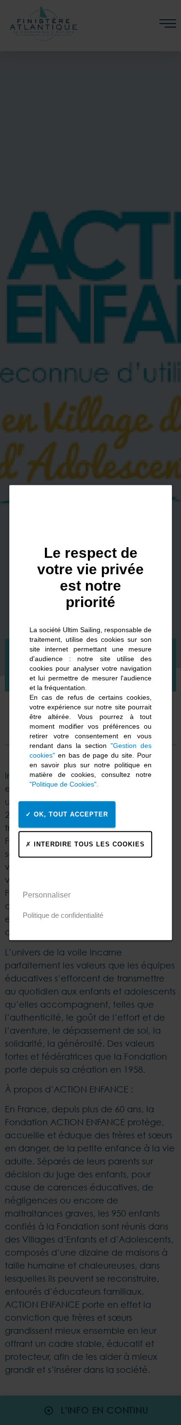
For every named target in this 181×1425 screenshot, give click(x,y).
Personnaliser (46, 895)
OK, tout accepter (69, 814)
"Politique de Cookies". (63, 784)
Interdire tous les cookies (88, 844)
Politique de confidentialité (63, 915)
